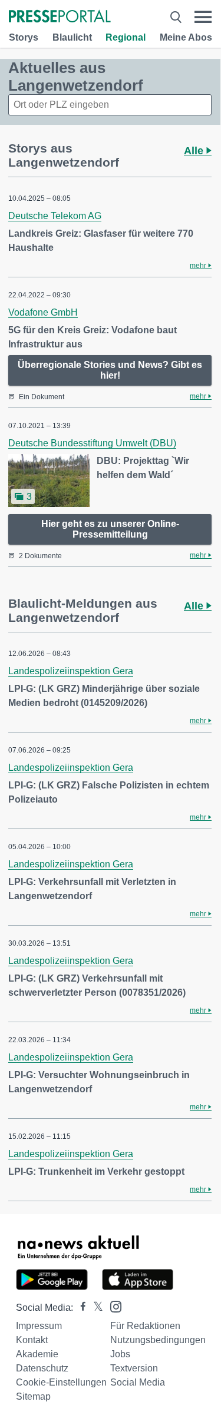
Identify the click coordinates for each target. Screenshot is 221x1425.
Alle (195, 151)
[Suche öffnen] (176, 17)
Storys (23, 37)
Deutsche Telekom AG (54, 216)
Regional (125, 37)
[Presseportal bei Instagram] (112, 1306)
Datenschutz (42, 1368)
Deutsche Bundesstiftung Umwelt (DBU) (92, 443)
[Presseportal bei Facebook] (79, 1308)
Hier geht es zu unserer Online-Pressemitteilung (110, 529)
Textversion (134, 1368)
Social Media (137, 1382)
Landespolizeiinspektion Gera (70, 671)
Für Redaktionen (145, 1326)
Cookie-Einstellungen (61, 1382)
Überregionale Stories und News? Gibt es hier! (110, 370)
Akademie (37, 1354)
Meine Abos (186, 37)
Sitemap (33, 1396)
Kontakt (32, 1340)
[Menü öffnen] (203, 17)
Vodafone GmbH (43, 312)
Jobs (120, 1354)
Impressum (39, 1326)
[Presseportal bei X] (94, 1308)
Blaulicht (72, 37)
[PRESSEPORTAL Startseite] (60, 17)
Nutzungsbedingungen (158, 1340)
